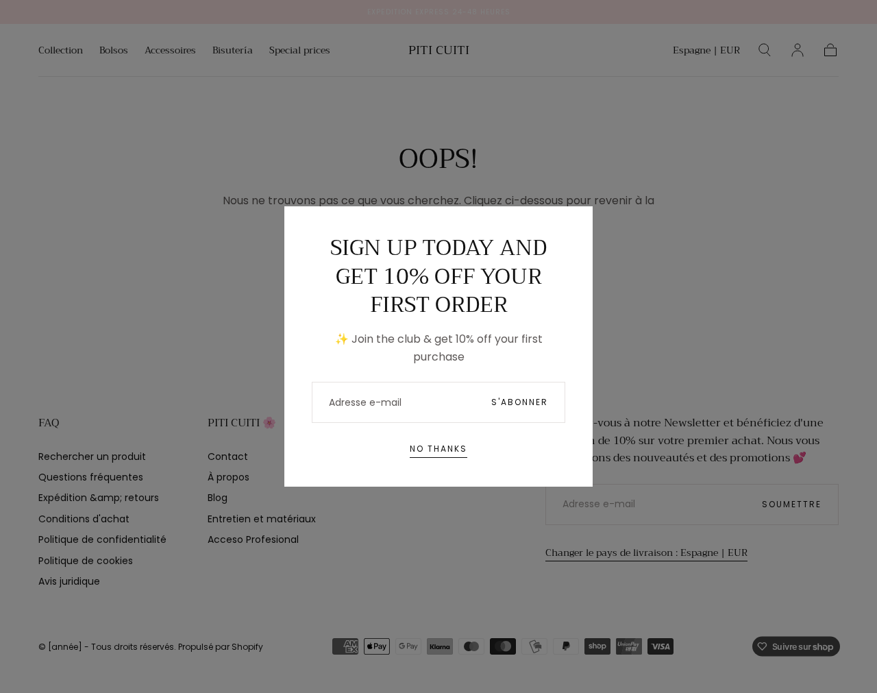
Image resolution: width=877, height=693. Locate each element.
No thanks (438, 448)
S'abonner (519, 402)
